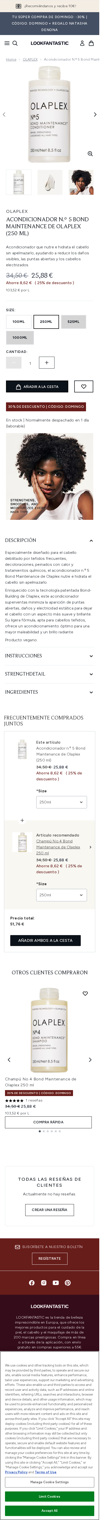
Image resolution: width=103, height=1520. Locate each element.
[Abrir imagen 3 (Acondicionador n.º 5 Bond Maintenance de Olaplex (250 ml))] (81, 182)
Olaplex (17, 211)
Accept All (50, 1511)
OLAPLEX (30, 59)
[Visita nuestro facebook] (32, 1283)
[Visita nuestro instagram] (44, 1283)
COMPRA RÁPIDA (48, 1122)
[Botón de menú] (5, 43)
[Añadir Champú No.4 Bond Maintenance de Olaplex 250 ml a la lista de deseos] (85, 993)
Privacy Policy (16, 1472)
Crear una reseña (49, 1210)
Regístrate (49, 1258)
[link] (82, 43)
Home (11, 59)
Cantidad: (17, 352)
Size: (11, 310)
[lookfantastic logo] (49, 43)
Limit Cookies (49, 1496)
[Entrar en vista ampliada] (90, 154)
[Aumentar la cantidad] (46, 363)
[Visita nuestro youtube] (56, 1283)
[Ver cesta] (91, 43)
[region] (49, 1435)
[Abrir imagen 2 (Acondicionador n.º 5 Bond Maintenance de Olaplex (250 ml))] (50, 182)
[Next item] (90, 1060)
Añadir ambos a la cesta (45, 940)
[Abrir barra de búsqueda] (15, 43)
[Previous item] (9, 1060)
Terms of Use (45, 1472)
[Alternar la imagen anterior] (4, 114)
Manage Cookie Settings (49, 1482)
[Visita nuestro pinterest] (68, 1283)
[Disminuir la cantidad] (14, 363)
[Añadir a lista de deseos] (83, 386)
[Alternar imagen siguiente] (95, 114)
